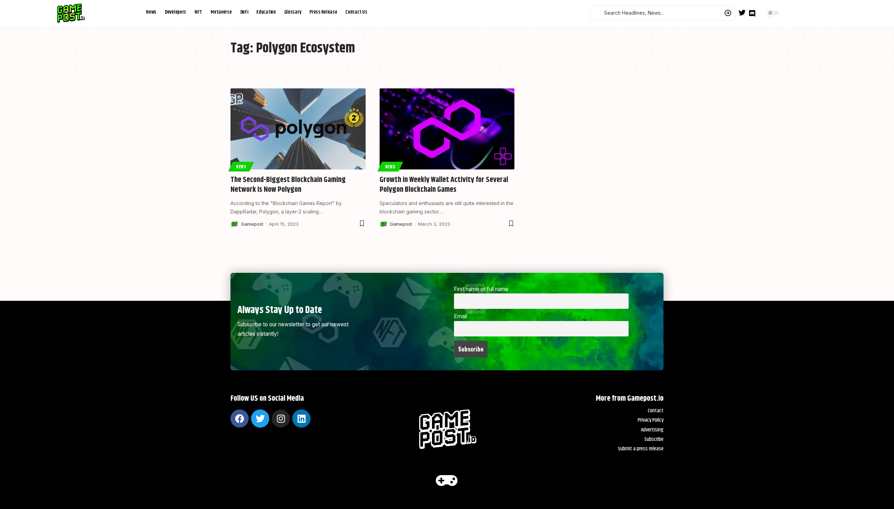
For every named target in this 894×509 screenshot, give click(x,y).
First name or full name (481, 289)
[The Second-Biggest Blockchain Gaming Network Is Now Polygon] (298, 128)
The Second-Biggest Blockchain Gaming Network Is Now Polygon (288, 185)
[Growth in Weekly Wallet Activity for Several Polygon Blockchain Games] (447, 128)
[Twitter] (742, 13)
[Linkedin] (301, 418)
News (241, 166)
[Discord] (752, 13)
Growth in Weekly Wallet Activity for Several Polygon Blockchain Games (444, 185)
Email (460, 316)
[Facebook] (239, 418)
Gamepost (252, 224)
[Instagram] (281, 418)
